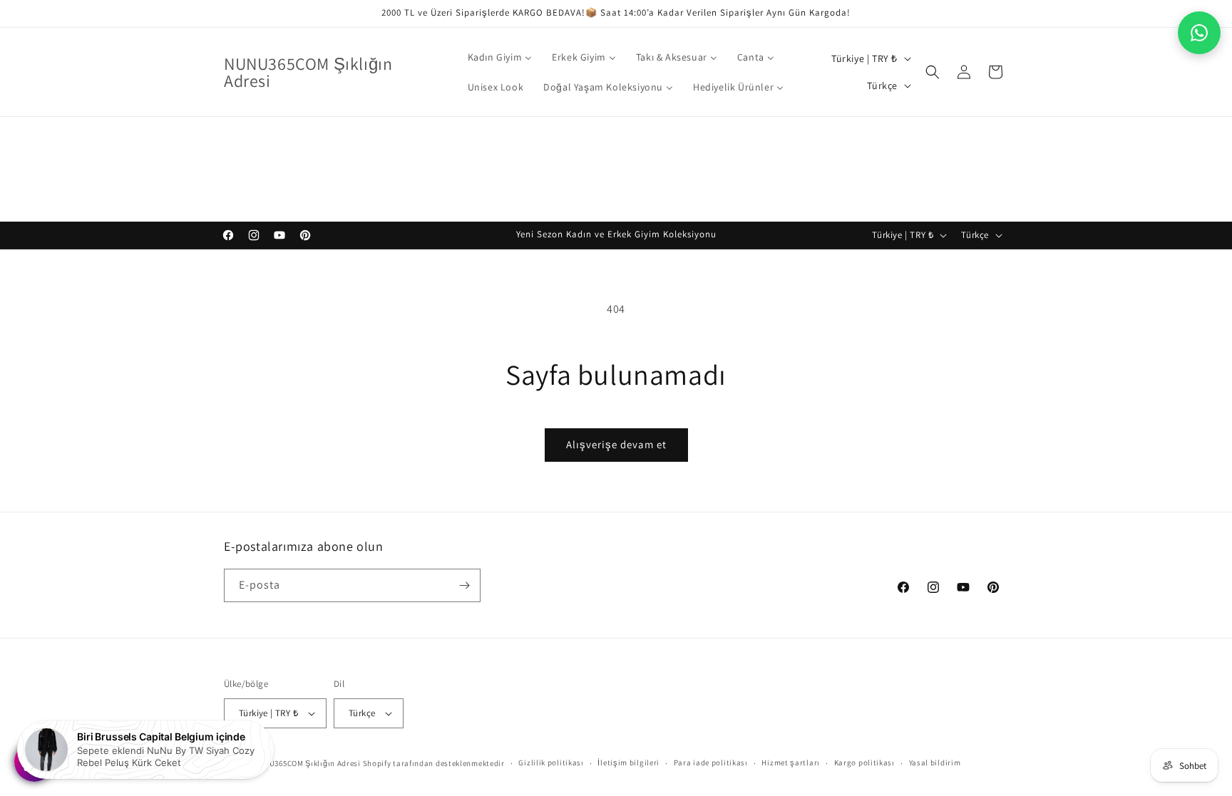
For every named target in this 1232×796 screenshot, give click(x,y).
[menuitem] (500, 57)
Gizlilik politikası (550, 762)
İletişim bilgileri (628, 762)
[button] (932, 72)
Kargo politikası (864, 762)
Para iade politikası (711, 762)
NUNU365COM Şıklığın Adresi (307, 763)
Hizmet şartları (790, 762)
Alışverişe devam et (616, 444)
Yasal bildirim (935, 762)
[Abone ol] (464, 585)
